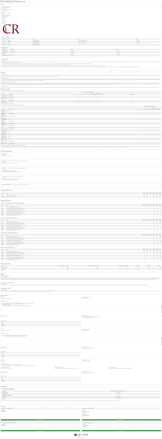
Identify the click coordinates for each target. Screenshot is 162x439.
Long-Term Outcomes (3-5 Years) (112, 367)
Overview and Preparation (4, 74)
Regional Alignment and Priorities (5, 77)
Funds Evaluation (4, 399)
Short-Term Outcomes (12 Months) (5, 367)
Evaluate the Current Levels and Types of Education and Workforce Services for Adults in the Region (13, 145)
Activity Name (2, 297)
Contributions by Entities (4, 86)
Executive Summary (4, 60)
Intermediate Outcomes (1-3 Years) (59, 367)
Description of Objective (4, 289)
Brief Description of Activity (4, 333)
